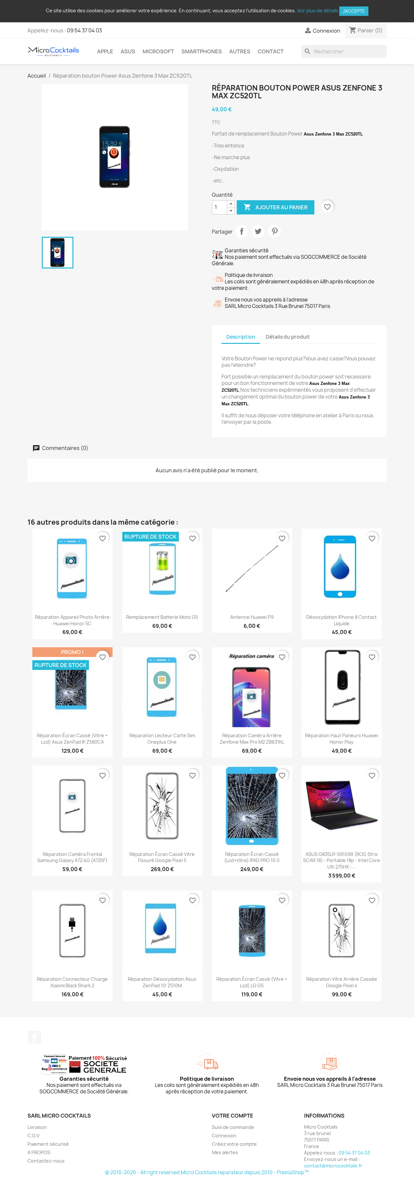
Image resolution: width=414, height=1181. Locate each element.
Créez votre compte (234, 1144)
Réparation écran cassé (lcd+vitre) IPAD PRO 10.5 (251, 857)
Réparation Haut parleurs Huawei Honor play (341, 738)
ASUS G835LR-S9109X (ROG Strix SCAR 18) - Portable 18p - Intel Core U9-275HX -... (341, 860)
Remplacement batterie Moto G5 (162, 617)
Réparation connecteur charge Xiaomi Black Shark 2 (72, 982)
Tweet (258, 231)
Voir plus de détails (317, 10)
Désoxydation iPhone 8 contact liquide (341, 620)
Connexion (224, 1135)
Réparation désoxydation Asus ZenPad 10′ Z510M (162, 982)
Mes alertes (225, 1152)
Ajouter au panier (276, 207)
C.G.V (33, 1135)
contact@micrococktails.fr (333, 1166)
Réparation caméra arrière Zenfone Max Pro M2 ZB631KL (252, 738)
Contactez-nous (46, 1161)
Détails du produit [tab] (288, 337)
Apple (105, 51)
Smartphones (201, 51)
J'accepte (354, 11)
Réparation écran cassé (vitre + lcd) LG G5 (251, 982)
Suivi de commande (233, 1127)
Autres (239, 51)
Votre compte (232, 1115)
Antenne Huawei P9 (252, 617)
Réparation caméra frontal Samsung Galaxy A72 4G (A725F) (72, 857)
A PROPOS (38, 1152)
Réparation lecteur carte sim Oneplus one (162, 738)
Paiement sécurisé (48, 1144)
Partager (241, 231)
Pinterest (274, 231)
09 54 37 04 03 (84, 30)
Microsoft (158, 51)
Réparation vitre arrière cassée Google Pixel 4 (341, 982)
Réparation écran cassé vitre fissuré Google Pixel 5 (162, 857)
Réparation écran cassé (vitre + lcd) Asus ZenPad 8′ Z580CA (72, 738)
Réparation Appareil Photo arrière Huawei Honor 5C (72, 620)
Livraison (37, 1127)
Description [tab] (240, 337)
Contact (271, 51)
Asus (128, 51)
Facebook (34, 1037)
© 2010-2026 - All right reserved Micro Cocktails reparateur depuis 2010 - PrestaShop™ (207, 1172)
